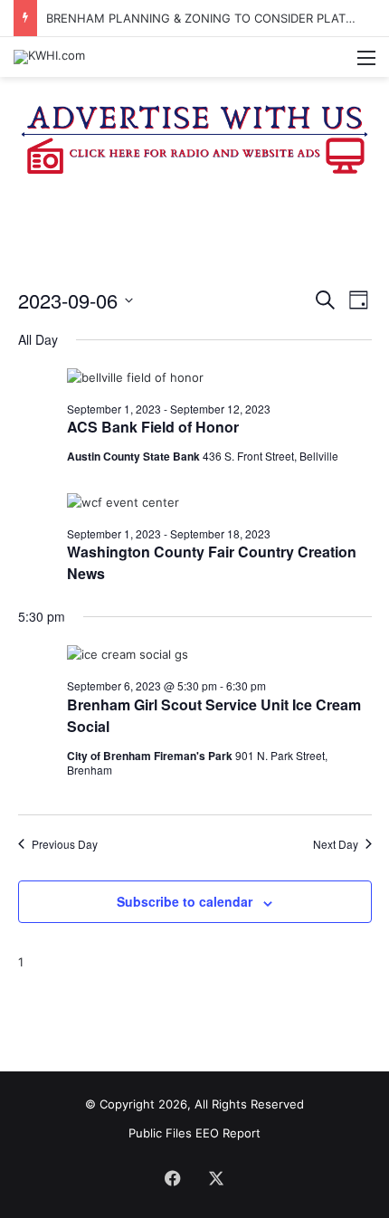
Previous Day (65, 844)
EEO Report (228, 1133)
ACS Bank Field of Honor (153, 426)
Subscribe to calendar (184, 901)
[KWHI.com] (49, 57)
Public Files (161, 1133)
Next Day (335, 844)
